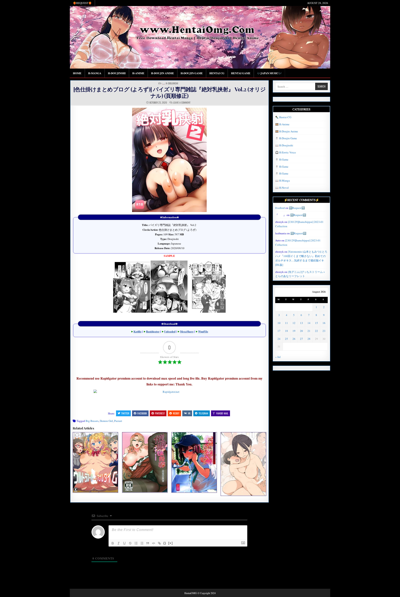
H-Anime (138, 73)
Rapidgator (153, 331)
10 (279, 323)
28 (309, 339)
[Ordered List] (136, 543)
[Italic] (118, 543)
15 (316, 323)
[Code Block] (153, 543)
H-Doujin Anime (162, 73)
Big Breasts (92, 421)
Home (77, 73)
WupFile (203, 331)
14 (309, 323)
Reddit (176, 413)
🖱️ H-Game (281, 159)
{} (164, 542)
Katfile (137, 331)
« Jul (278, 357)
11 (286, 323)
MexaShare (187, 331)
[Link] (159, 543)
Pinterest (160, 413)
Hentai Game (240, 73)
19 (293, 331)
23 (323, 331)
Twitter (125, 413)
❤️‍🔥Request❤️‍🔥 (82, 3)
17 (279, 331)
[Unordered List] (142, 543)
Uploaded (169, 331)
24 (279, 339)
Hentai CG (216, 73)
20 (301, 331)
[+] (170, 542)
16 (323, 323)
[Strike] (130, 543)
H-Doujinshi (117, 73)
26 (293, 339)
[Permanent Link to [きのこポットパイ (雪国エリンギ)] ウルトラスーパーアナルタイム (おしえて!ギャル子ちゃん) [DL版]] (95, 462)
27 (301, 339)
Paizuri (118, 421)
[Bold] (113, 543)
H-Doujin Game (192, 73)
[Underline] (124, 543)
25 (286, 339)
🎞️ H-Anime (282, 124)
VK (189, 413)
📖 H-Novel (282, 187)
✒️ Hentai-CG (283, 117)
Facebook (142, 413)
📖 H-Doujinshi (170, 83)
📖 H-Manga (282, 180)
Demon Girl (106, 421)
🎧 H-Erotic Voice (285, 152)
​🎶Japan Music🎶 (269, 73)
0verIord (280, 208)
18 (286, 331)
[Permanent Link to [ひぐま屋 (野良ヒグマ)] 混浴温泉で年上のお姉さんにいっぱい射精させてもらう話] (243, 463)
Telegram (203, 413)
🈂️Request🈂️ (297, 208)
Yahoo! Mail (222, 413)
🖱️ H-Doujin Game (286, 138)
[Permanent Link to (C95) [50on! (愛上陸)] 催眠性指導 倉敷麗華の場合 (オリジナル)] (144, 462)
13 (301, 323)
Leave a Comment (181, 102)
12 (293, 323)
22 (316, 331)
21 (309, 331)
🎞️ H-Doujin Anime (286, 131)
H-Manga (94, 73)
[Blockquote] (148, 543)
